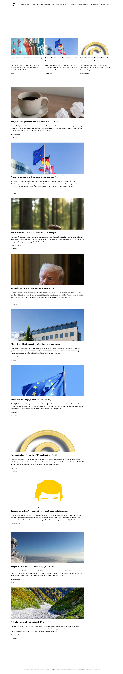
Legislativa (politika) (75, 4)
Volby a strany (93, 4)
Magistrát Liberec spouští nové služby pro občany (32, 566)
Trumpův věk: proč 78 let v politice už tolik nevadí (32, 288)
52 (65, 650)
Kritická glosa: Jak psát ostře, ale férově (28, 622)
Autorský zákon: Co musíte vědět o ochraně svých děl (34, 455)
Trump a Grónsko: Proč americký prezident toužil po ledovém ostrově (41, 511)
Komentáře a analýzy (47, 4)
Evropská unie (34, 4)
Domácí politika (24, 4)
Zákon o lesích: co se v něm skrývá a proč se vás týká (33, 233)
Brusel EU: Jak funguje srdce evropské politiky (31, 400)
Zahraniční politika (105, 4)
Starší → (81, 650)
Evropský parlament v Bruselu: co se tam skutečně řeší (34, 177)
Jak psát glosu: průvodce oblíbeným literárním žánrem (34, 121)
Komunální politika (61, 4)
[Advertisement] (61, 21)
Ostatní (85, 4)
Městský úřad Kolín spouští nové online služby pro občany (36, 344)
